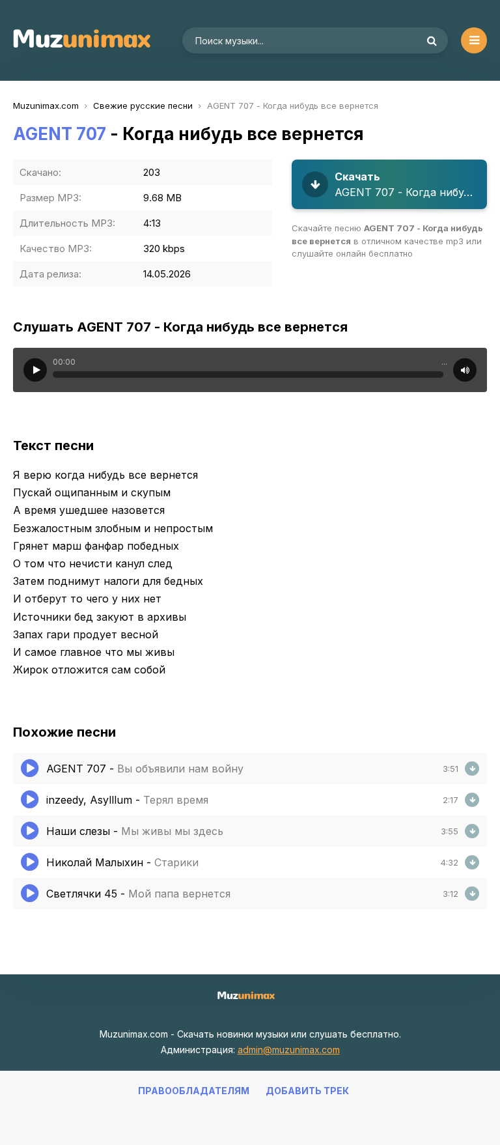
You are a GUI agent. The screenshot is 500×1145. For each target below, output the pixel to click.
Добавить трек (307, 1090)
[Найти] (432, 40)
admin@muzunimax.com (289, 1049)
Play (35, 370)
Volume (465, 370)
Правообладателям (193, 1090)
